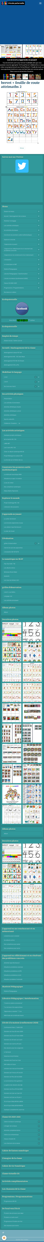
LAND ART (7, 443)
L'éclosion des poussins (11, 507)
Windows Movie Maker (10, 572)
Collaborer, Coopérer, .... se (12, 423)
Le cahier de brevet (10, 519)
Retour (22, 148)
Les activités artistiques (11, 225)
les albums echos (9, 940)
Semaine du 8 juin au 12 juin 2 (12, 1097)
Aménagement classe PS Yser (13, 352)
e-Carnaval (7, 1052)
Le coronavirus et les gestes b (13, 1081)
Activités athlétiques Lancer (12, 411)
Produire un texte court (11, 1217)
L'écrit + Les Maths (9, 592)
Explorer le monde (9, 239)
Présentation (8, 398)
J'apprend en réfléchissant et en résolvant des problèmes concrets (18, 249)
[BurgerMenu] (40, 3)
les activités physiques (11, 230)
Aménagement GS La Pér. (11, 365)
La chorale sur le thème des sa (13, 460)
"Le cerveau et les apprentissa (13, 1007)
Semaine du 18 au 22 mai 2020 (13, 1076)
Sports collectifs (9, 419)
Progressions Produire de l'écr (13, 1221)
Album (6, 612)
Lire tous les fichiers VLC (11, 580)
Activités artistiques (10, 415)
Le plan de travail (9, 531)
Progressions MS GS (10, 1201)
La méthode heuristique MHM (12, 474)
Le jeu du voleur (9, 482)
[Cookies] (4, 1238)
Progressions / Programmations (14, 288)
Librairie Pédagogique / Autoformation (16, 274)
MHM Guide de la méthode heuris (14, 1015)
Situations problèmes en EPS (13, 971)
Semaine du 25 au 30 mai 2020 (13, 1089)
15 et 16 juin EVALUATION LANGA (13, 1101)
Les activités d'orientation (12, 402)
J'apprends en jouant (10, 244)
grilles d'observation (10, 543)
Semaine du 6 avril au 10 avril (12, 1044)
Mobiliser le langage (10, 221)
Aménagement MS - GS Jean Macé (14, 356)
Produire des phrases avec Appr (14, 1213)
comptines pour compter (11, 936)
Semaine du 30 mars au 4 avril (13, 1039)
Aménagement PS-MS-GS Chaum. (14, 361)
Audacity (6, 576)
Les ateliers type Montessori (12, 527)
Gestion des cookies (22, 1239)
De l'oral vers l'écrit (10, 386)
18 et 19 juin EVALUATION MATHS (13, 1105)
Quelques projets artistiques (12, 435)
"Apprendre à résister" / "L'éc (13, 1011)
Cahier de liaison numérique (12, 1121)
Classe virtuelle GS (9, 1139)
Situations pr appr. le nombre (13, 478)
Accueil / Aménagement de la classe (15, 216)
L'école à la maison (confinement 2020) (16, 278)
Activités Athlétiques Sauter (12, 407)
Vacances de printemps (11, 1056)
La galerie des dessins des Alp (13, 1085)
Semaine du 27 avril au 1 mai (12, 1060)
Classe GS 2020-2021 (10, 283)
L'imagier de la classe (10, 1126)
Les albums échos (9, 568)
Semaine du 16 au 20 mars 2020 (13, 1031)
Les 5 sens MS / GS (10, 447)
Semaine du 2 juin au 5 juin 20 (13, 1093)
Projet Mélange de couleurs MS (13, 456)
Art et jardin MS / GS (10, 439)
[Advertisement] (22, 22)
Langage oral (8, 596)
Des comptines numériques (12, 487)
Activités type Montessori (12, 963)
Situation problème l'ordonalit (13, 979)
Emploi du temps (9, 211)
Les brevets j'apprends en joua (13, 523)
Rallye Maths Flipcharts (11, 491)
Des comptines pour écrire (12, 948)
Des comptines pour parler (12, 944)
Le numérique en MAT (10, 264)
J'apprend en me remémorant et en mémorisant (18, 255)
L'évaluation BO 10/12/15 (11, 552)
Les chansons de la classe (12, 1143)
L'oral (5, 377)
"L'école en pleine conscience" (13, 1003)
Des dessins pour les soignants (13, 1048)
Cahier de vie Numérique (11, 1134)
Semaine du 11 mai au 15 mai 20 (13, 1072)
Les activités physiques (11, 600)
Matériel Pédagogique (10, 269)
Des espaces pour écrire (11, 1225)
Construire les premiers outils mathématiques (18, 235)
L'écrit (6, 381)
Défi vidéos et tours (10, 1064)
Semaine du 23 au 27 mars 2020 (13, 1035)
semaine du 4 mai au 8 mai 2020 (13, 1068)
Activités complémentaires (12, 1130)
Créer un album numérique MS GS (14, 451)
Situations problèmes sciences (13, 967)
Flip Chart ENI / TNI (9, 564)
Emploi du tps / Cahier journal (13, 340)
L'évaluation (7, 259)
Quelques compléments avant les (14, 1109)
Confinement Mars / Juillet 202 (13, 1027)
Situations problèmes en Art (12, 975)
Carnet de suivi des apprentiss (13, 548)
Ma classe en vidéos (10, 292)
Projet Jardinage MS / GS (11, 503)
